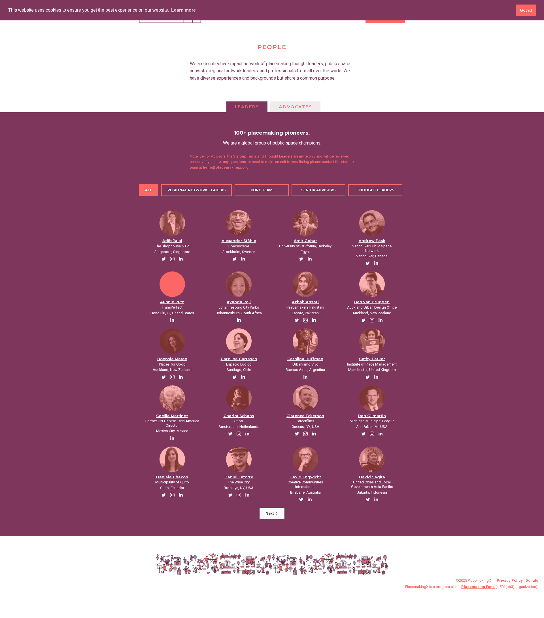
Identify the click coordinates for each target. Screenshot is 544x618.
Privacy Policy (510, 580)
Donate (532, 580)
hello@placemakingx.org (225, 167)
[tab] (247, 106)
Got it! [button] (526, 10)
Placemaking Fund (478, 587)
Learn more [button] (183, 10)
